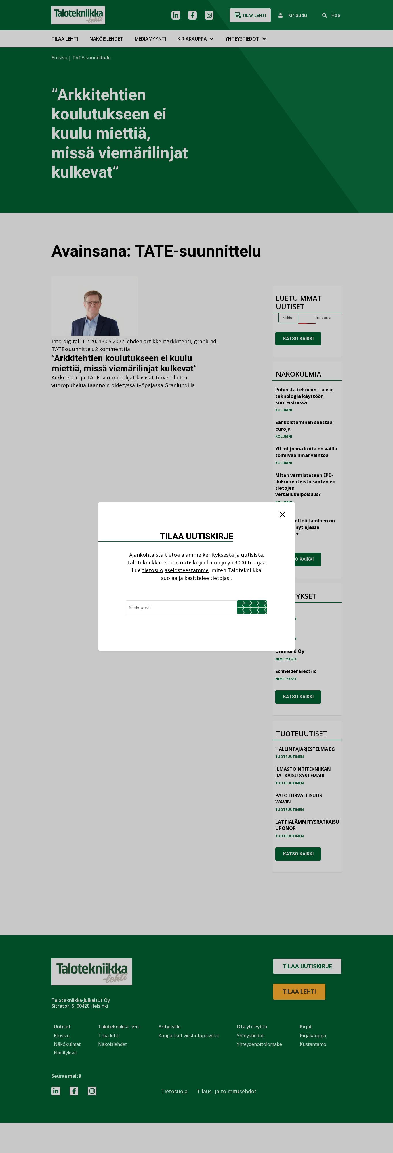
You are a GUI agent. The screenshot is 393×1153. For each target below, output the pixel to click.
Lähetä (252, 607)
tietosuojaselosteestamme (175, 570)
